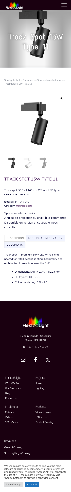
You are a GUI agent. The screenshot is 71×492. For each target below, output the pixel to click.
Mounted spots (54, 80)
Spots (40, 80)
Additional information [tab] (45, 238)
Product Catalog (44, 422)
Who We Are (12, 383)
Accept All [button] (32, 484)
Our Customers (13, 388)
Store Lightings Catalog (17, 453)
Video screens (43, 412)
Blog (7, 393)
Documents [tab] (15, 244)
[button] (61, 98)
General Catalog (13, 447)
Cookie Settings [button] (13, 484)
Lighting (40, 388)
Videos (9, 417)
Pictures (9, 412)
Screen (39, 383)
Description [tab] (15, 238)
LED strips (41, 417)
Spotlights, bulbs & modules (19, 80)
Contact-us (11, 398)
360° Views (11, 422)
